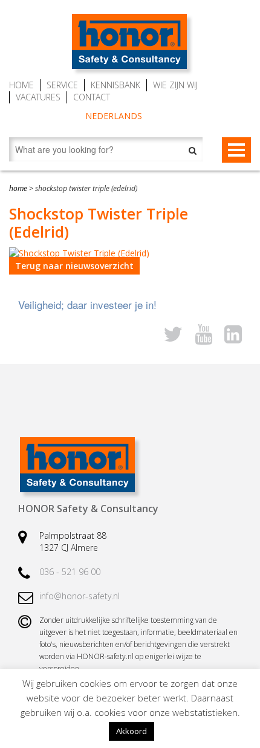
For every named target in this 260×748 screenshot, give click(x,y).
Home (21, 85)
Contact (91, 97)
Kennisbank (115, 85)
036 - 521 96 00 (69, 571)
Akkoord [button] (131, 731)
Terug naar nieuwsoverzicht (74, 266)
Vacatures (38, 97)
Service (62, 85)
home (18, 188)
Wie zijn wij (175, 85)
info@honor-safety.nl (79, 596)
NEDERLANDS (113, 116)
